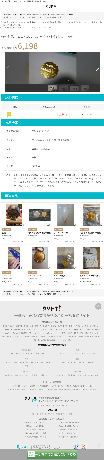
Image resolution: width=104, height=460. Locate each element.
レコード (51, 329)
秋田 (32, 353)
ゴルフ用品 (67, 337)
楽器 (81, 333)
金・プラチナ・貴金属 (52, 414)
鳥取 (5, 375)
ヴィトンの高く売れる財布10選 (68, 422)
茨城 (61, 353)
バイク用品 (51, 337)
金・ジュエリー (45, 326)
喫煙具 (60, 326)
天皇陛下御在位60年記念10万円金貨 (91, 232)
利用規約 (32, 386)
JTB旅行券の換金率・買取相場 (35, 437)
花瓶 (4, 232)
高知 (47, 375)
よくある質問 (31, 389)
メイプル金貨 (59, 275)
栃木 (66, 353)
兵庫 (79, 362)
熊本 (74, 375)
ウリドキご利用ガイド (19, 386)
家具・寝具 (89, 333)
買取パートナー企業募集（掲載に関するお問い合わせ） (69, 389)
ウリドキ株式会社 (44, 446)
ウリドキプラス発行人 (60, 405)
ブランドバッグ (8, 326)
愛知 (46, 362)
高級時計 (19, 326)
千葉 (81, 353)
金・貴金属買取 (61, 139)
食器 (96, 333)
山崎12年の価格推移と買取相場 (35, 433)
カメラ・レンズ (81, 326)
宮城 (27, 353)
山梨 (26, 362)
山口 (26, 375)
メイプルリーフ (34, 275)
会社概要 (93, 389)
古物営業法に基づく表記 (16, 389)
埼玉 (76, 353)
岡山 (16, 375)
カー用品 (42, 337)
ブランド (40, 414)
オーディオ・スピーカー (11, 329)
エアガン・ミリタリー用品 (91, 329)
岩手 (22, 353)
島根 (11, 375)
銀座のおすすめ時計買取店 (35, 426)
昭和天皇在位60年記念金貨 (39, 232)
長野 (31, 362)
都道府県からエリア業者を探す (52, 345)
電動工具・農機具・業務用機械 (44, 340)
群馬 (71, 353)
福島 (43, 353)
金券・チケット (7, 337)
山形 (37, 353)
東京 (87, 353)
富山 (10, 362)
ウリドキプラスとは (43, 405)
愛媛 (42, 375)
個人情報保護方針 (43, 386)
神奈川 (93, 353)
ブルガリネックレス (62, 232)
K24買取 (45, 148)
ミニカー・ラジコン (12, 333)
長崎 (68, 375)
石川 (15, 362)
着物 (63, 333)
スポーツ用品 (96, 337)
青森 (17, 353)
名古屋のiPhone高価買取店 (68, 437)
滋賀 (63, 362)
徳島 (31, 375)
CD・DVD (42, 329)
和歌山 (90, 362)
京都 (68, 362)
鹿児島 (90, 375)
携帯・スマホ (69, 326)
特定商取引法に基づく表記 (82, 386)
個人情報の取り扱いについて (61, 386)
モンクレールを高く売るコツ (69, 433)
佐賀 (63, 375)
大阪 (74, 362)
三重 (26, 366)
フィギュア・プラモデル (71, 329)
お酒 (54, 326)
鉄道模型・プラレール (28, 333)
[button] (97, 68)
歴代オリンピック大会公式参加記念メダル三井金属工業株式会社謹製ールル (91, 275)
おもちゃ (41, 333)
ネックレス (6, 275)
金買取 (35, 148)
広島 (21, 375)
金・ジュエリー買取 (41, 139)
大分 (79, 375)
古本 (35, 329)
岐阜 (36, 362)
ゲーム (29, 329)
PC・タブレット (94, 326)
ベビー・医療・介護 (64, 340)
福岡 (58, 375)
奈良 (84, 362)
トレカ (58, 329)
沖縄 (96, 375)
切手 (16, 337)
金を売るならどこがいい (35, 429)
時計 (33, 414)
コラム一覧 (52, 410)
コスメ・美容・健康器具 (28, 337)
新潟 (5, 362)
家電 (23, 329)
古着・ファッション (53, 333)
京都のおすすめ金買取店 (68, 429)
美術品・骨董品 (72, 333)
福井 (20, 362)
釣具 (75, 337)
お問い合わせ (42, 389)
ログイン (97, 6)
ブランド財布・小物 (31, 326)
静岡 (41, 362)
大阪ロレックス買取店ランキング (68, 426)
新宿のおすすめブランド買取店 (35, 422)
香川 (37, 375)
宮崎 (84, 375)
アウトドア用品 (84, 337)
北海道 (11, 353)
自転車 (59, 337)
